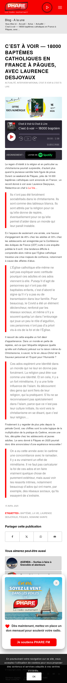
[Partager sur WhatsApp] (41, 536)
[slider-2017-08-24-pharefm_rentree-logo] (28, 7)
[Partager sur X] (27, 536)
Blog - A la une (15, 20)
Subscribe (53, 144)
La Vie (31, 188)
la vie (35, 513)
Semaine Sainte (38, 516)
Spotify (40, 155)
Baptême (25, 513)
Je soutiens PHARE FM (33, 642)
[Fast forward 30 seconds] (35, 139)
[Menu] (60, 7)
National (33, 82)
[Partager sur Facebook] (12, 536)
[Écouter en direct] (47, 7)
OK (34, 676)
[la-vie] (33, 107)
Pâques (23, 516)
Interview (22, 82)
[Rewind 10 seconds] (21, 139)
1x (28, 138)
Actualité (10, 82)
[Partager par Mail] (55, 536)
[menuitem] (60, 7)
